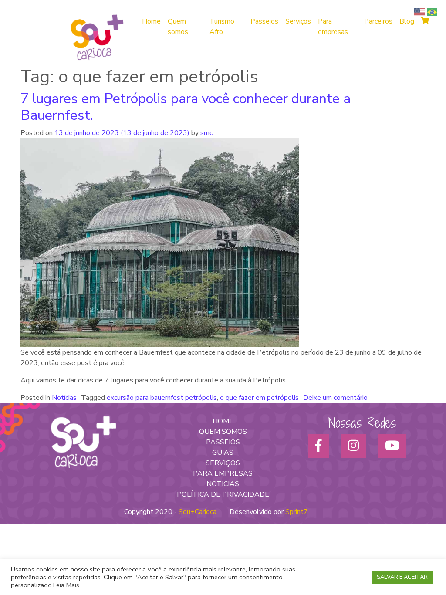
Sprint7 (296, 512)
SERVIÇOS (223, 463)
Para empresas (333, 27)
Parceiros (378, 21)
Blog (406, 21)
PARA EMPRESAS (223, 473)
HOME (223, 421)
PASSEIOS (223, 442)
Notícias (64, 397)
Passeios (264, 21)
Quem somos (178, 27)
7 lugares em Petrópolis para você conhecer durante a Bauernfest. (185, 107)
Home (151, 21)
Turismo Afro (221, 27)
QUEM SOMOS (223, 431)
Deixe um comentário (335, 397)
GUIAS (222, 452)
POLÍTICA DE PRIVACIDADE (223, 494)
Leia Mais (66, 585)
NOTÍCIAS (222, 484)
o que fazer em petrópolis (259, 397)
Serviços (298, 21)
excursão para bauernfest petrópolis (162, 397)
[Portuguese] (433, 12)
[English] (420, 12)
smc (206, 133)
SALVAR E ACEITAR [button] (402, 577)
